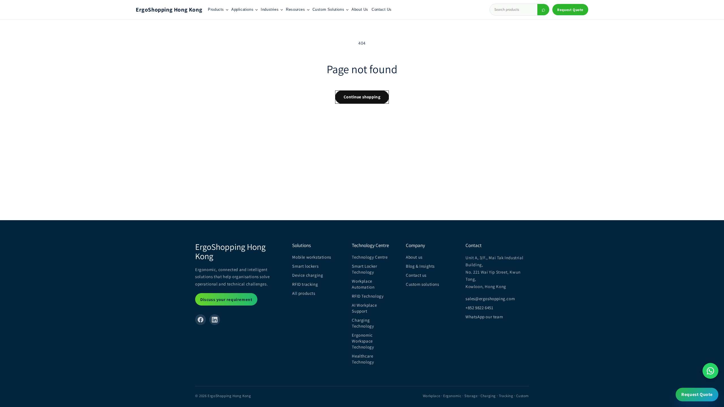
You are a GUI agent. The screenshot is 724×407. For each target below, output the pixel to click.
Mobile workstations (311, 257)
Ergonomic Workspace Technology (363, 341)
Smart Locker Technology (364, 269)
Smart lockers (305, 266)
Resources (295, 9)
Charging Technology (363, 323)
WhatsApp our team (484, 316)
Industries (270, 9)
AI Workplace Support (364, 308)
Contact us (416, 275)
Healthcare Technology (363, 359)
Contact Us (382, 9)
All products (303, 293)
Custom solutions (422, 284)
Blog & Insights (420, 266)
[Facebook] (200, 319)
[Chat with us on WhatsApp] (710, 371)
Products (216, 9)
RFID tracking (305, 284)
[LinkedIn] (214, 319)
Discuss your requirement (226, 299)
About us (414, 257)
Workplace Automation (363, 284)
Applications (242, 9)
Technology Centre (369, 257)
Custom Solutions (328, 9)
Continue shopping (362, 96)
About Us (360, 9)
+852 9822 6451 (479, 307)
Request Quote (570, 9)
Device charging (307, 275)
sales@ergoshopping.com (490, 298)
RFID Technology (367, 296)
